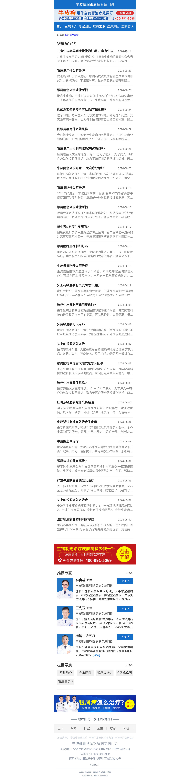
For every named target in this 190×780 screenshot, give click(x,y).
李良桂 (80, 580)
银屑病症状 (74, 35)
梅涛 (79, 636)
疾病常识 (99, 26)
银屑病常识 (104, 673)
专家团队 (85, 26)
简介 (73, 728)
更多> (129, 573)
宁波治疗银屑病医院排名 (128, 737)
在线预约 (125, 581)
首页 (60, 26)
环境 (126, 728)
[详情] (96, 655)
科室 (87, 728)
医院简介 (71, 26)
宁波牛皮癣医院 (78, 737)
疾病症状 (127, 26)
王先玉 (80, 608)
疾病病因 (113, 26)
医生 (100, 728)
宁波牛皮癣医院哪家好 (101, 737)
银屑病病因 (124, 673)
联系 (113, 728)
